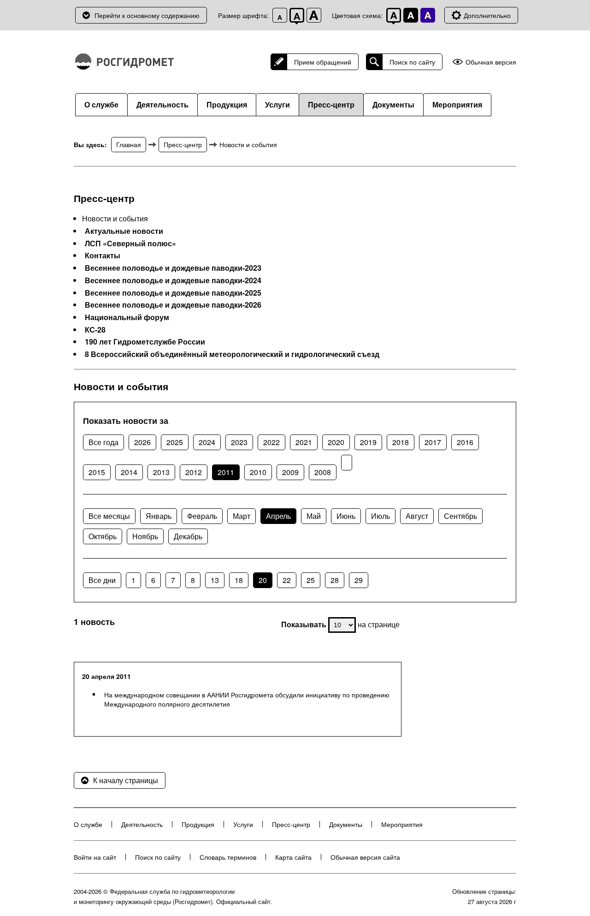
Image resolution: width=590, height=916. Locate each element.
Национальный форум (127, 317)
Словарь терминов (228, 857)
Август (417, 516)
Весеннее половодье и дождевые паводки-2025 (173, 293)
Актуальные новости (124, 231)
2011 (226, 472)
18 (239, 580)
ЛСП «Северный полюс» (130, 243)
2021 (303, 442)
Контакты (102, 255)
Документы (393, 104)
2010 (258, 472)
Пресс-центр (331, 104)
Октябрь (102, 536)
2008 (322, 472)
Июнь (345, 516)
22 (287, 580)
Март (241, 516)
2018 (400, 442)
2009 (290, 472)
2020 (336, 442)
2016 (465, 442)
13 (215, 580)
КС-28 (95, 330)
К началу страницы (125, 780)
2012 (193, 472)
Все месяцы (109, 516)
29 (358, 580)
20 (263, 580)
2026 (142, 442)
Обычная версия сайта (365, 857)
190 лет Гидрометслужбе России (145, 342)
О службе (101, 104)
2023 (239, 442)
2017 (433, 442)
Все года (103, 442)
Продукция (226, 104)
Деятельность (162, 104)
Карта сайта (293, 857)
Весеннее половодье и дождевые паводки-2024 (173, 280)
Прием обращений (322, 61)
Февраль (202, 516)
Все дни (102, 580)
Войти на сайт (95, 857)
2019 (368, 442)
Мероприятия (457, 104)
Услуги (277, 104)
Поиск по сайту (412, 61)
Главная (128, 144)
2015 (96, 472)
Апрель (278, 516)
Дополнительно (487, 15)
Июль (380, 516)
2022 (271, 442)
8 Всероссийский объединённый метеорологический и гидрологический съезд (232, 354)
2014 (129, 472)
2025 (174, 442)
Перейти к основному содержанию (147, 15)
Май (314, 516)
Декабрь (188, 536)
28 (334, 580)
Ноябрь (145, 536)
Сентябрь (460, 516)
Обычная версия (491, 62)
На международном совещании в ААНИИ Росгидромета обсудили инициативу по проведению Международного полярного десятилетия (246, 699)
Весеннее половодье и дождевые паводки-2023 (173, 268)
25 (311, 580)
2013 (161, 472)
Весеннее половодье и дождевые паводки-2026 (173, 305)
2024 (207, 442)
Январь (158, 516)
